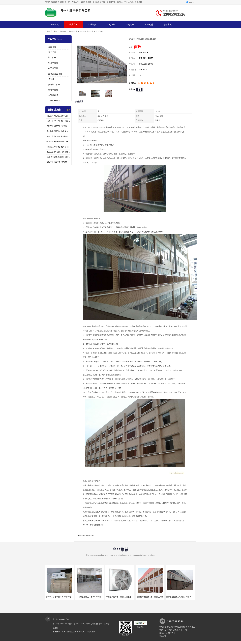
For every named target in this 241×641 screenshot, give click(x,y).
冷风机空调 (53, 95)
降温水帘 (52, 57)
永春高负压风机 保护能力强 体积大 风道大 (58, 142)
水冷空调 (52, 52)
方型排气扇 (53, 68)
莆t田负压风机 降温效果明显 (180, 597)
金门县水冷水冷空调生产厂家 (59, 597)
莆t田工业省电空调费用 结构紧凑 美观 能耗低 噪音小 (58, 157)
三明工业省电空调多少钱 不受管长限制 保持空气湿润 (58, 136)
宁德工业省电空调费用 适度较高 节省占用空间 (58, 121)
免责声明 (74, 632)
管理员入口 (83, 632)
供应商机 (73, 25)
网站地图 (91, 632)
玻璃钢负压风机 (55, 74)
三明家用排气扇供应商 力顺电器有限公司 (92, 597)
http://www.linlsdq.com (86, 536)
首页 (55, 31)
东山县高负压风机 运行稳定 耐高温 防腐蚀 (58, 116)
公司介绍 (111, 25)
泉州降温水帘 (74, 31)
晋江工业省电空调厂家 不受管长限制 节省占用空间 (58, 152)
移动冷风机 (53, 63)
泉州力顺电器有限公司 (95, 624)
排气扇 (51, 79)
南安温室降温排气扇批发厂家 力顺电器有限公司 (155, 597)
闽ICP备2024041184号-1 (78, 624)
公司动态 (130, 25)
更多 (68, 110)
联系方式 (168, 25)
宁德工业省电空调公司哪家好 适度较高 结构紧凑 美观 (58, 126)
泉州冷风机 (53, 90)
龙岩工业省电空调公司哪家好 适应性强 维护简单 (58, 162)
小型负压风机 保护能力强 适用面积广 (58, 147)
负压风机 (52, 47)
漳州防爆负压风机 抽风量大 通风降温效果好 (58, 131)
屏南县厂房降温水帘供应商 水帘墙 (119, 597)
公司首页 (55, 25)
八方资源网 (66, 632)
